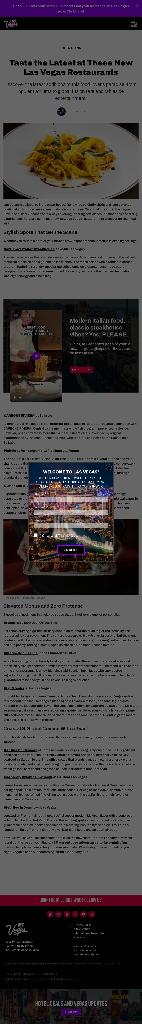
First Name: (41, 493)
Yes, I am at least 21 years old (58, 535)
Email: (38, 519)
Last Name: (41, 506)
